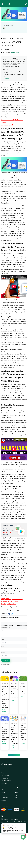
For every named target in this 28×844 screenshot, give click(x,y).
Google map (4, 783)
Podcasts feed (4, 778)
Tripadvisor (3, 800)
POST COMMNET (5, 660)
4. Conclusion (6, 78)
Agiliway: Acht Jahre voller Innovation (23, 690)
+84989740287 (8, 816)
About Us (17, 792)
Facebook (11, 617)
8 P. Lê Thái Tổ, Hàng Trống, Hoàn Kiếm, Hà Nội (14, 822)
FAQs (16, 795)
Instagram (17, 617)
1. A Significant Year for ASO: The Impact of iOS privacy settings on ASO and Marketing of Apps (14, 60)
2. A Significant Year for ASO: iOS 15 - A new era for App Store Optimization (13, 63)
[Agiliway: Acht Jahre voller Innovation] (23, 678)
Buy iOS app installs (7, 125)
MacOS (3, 795)
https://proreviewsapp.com (14, 610)
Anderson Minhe (15, 52)
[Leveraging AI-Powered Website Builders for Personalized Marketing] (5, 718)
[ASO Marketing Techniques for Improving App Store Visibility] (23, 718)
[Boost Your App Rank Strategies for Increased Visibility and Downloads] (14, 718)
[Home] (14, 4)
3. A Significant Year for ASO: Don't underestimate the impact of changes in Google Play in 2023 (14, 68)
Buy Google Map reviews (8, 604)
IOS (2, 790)
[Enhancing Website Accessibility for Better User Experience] (14, 678)
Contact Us (17, 790)
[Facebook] (9, 614)
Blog (16, 797)
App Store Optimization (18, 109)
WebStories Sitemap (6, 781)
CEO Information (5, 775)
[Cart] (23, 4)
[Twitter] (12, 614)
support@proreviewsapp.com (11, 819)
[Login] (26, 4)
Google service (5, 797)
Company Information (6, 773)
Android (3, 792)
